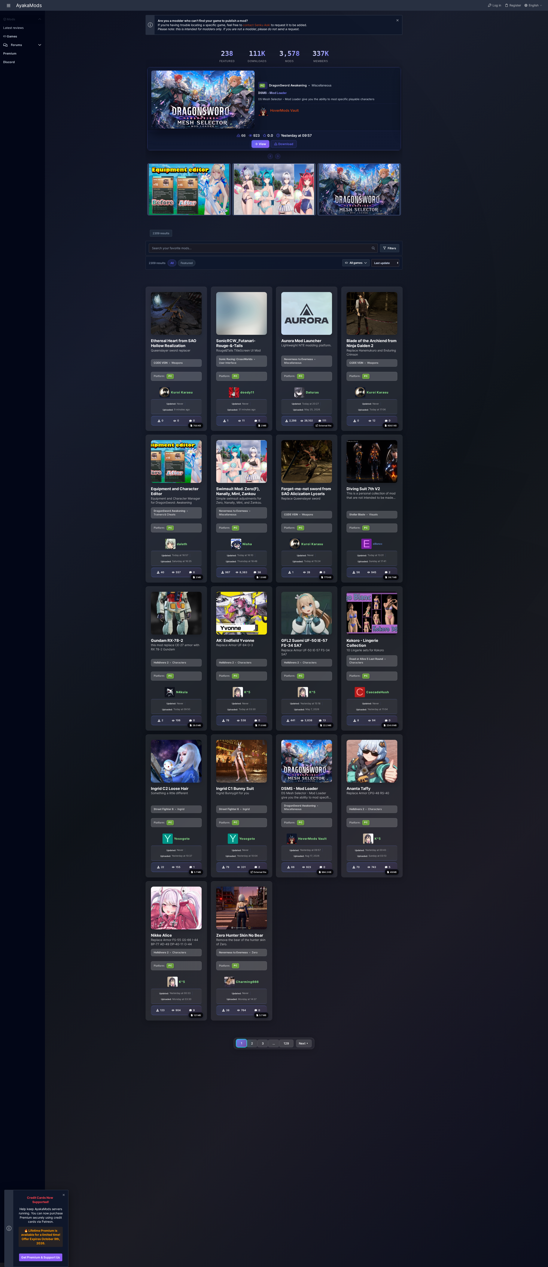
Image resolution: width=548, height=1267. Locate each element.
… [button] (274, 1043)
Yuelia (275, 110)
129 (286, 1043)
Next (302, 1043)
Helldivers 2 (161, 662)
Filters (392, 248)
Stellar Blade (357, 514)
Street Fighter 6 (164, 809)
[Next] (277, 156)
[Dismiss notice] (397, 21)
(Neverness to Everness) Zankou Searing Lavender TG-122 (300, 93)
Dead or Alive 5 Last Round (366, 658)
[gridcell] (176, 359)
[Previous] (270, 156)
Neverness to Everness (298, 359)
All (172, 263)
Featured (187, 263)
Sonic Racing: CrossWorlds (236, 359)
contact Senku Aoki (256, 25)
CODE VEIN (161, 362)
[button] (8, 5)
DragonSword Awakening (169, 510)
